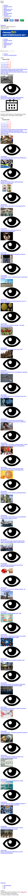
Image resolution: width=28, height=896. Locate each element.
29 (7, 67)
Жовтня (11, 70)
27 (4, 67)
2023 (26, 72)
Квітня (14, 69)
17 (10, 64)
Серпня (2, 70)
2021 (20, 72)
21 (5, 66)
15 (7, 64)
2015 (15, 72)
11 (1, 64)
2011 (4, 72)
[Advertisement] (14, 868)
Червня (22, 69)
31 (10, 67)
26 (3, 67)
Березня (10, 69)
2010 (2, 72)
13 (4, 64)
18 (1, 66)
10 (10, 62)
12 (3, 64)
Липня (25, 69)
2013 (10, 72)
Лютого (6, 69)
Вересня (7, 70)
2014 (12, 72)
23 (8, 66)
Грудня (21, 70)
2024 (2, 73)
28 (5, 67)
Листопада (16, 70)
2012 (7, 72)
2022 (23, 72)
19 (3, 66)
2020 (18, 72)
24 (10, 66)
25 (1, 67)
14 (5, 64)
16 (8, 64)
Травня (18, 69)
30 (8, 67)
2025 (4, 73)
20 (4, 66)
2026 (7, 73)
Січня (2, 69)
